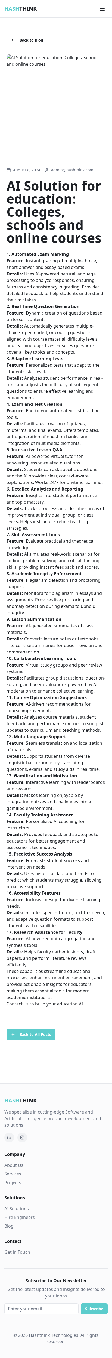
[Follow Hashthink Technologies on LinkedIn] (9, 1137)
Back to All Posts (35, 1034)
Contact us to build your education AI (45, 1004)
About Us (13, 1165)
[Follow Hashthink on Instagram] (22, 1137)
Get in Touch (17, 1252)
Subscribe (94, 1308)
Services (12, 1174)
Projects (12, 1183)
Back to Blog (31, 40)
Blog (9, 1226)
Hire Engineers (19, 1217)
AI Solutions (16, 1209)
